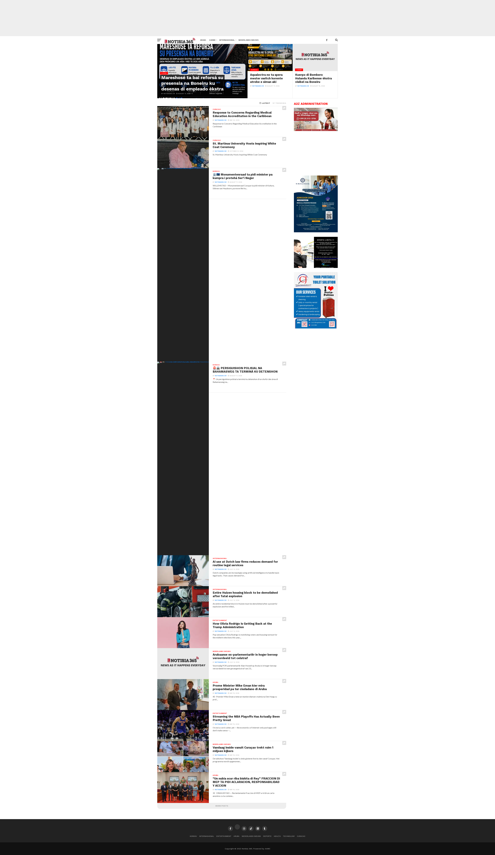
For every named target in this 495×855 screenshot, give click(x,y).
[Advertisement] (247, 18)
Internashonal (227, 40)
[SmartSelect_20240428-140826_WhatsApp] (316, 130)
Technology (289, 836)
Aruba (203, 40)
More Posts (221, 806)
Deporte (267, 836)
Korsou (193, 836)
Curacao (301, 836)
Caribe (212, 40)
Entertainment (223, 836)
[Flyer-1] (316, 328)
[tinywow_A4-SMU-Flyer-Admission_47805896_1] (316, 231)
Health (277, 836)
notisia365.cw (258, 86)
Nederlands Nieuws (248, 40)
